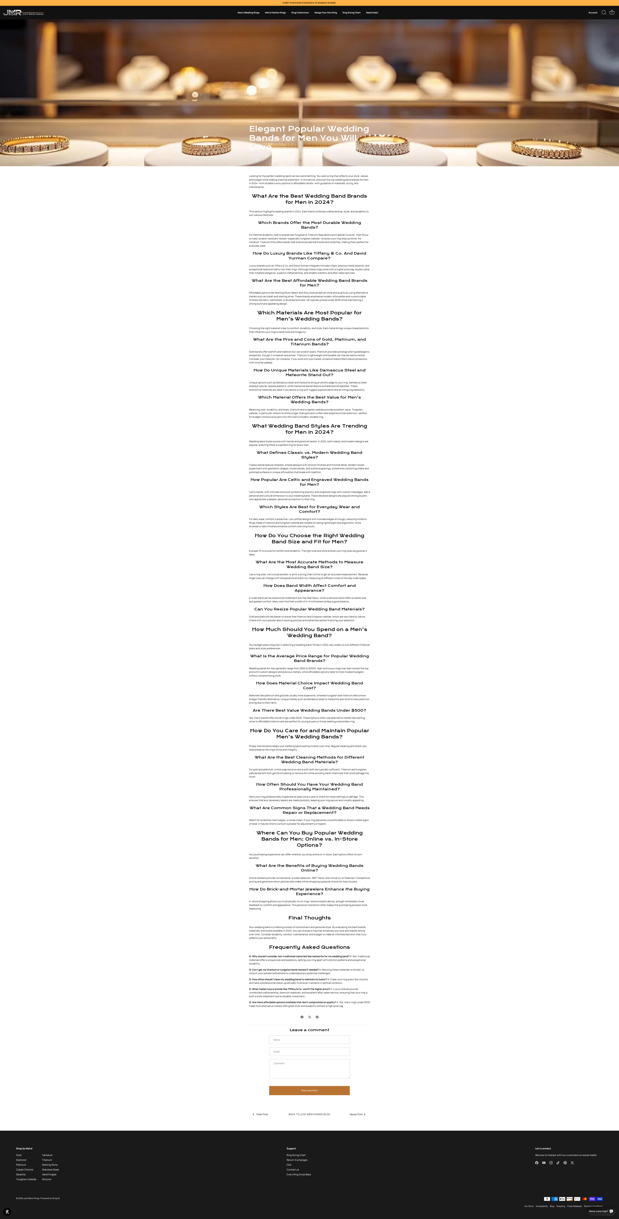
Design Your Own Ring (325, 12)
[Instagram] (306, 642)
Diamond (21, 1160)
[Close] (341, 572)
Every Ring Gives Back (299, 1174)
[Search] (603, 12)
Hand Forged (49, 1174)
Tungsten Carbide (26, 1179)
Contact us (293, 1169)
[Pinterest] (318, 642)
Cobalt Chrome (24, 1169)
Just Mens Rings (31, 1198)
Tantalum (47, 1155)
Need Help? (372, 12)
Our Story (529, 1206)
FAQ (289, 1164)
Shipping (560, 1206)
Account (593, 12)
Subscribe (309, 632)
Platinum (21, 1164)
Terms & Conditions (593, 1206)
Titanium (47, 1160)
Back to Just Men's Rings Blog (309, 1114)
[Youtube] (300, 642)
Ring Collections (300, 12)
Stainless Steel (50, 1169)
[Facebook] (294, 642)
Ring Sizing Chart (352, 12)
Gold (18, 1155)
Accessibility (542, 1206)
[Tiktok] (312, 642)
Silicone (46, 1179)
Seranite (21, 1174)
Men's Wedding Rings (248, 12)
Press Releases (574, 1206)
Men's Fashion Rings (275, 12)
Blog (552, 1206)
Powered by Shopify (50, 1198)
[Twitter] (324, 642)
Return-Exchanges (297, 1160)
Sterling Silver (50, 1164)
